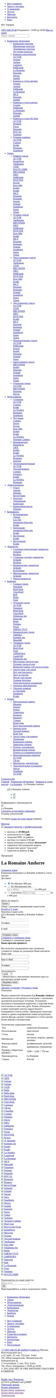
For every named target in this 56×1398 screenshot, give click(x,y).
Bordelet (17, 124)
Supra (16, 209)
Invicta (16, 182)
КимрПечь (18, 161)
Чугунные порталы (23, 51)
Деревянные (19, 501)
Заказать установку (11, 987)
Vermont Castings (21, 439)
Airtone (16, 490)
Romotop (17, 148)
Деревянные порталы (24, 49)
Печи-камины (14, 396)
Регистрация (13, 1345)
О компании (13, 9)
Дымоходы (12, 546)
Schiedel (17, 552)
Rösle (16, 597)
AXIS (16, 166)
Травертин (18, 712)
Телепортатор (8, 1395)
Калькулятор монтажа (12, 1392)
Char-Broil (18, 592)
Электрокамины (15, 485)
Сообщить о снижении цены (15, 937)
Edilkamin (18, 89)
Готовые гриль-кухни (24, 664)
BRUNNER (19, 172)
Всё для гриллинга (22, 672)
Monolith (17, 640)
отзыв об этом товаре (22, 819)
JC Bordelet (9, 1140)
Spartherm (18, 150)
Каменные (18, 503)
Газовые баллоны (22, 680)
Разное (10, 699)
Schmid (16, 204)
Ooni (15, 600)
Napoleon (17, 586)
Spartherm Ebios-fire (23, 522)
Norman (17, 624)
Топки (10, 153)
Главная (5, 781)
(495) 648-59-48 (9, 30)
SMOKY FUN (20, 629)
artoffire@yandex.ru (30, 1350)
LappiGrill (18, 656)
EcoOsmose (18, 570)
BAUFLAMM (20, 169)
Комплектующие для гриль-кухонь (31, 667)
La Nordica (18, 410)
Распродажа (13, 1339)
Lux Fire (17, 520)
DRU (15, 174)
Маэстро (8, 1233)
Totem (16, 212)
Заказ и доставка (15, 6)
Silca (6, 1197)
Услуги (10, 11)
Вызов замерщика (10, 1387)
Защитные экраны (22, 744)
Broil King (18, 589)
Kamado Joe (19, 637)
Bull (15, 594)
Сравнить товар (9, 870)
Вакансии (19, 1379)
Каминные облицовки (18, 41)
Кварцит (17, 717)
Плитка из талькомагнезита (27, 752)
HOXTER (18, 180)
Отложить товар (29, 987)
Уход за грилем (20, 675)
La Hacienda (19, 691)
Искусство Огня (12, 1227)
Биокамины (13, 511)
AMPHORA (19, 653)
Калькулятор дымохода (13, 1390)
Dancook (17, 618)
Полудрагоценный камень (26, 725)
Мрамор (17, 704)
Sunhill (16, 78)
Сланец (17, 720)
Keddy (16, 188)
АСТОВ (17, 57)
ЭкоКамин (18, 164)
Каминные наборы (22, 742)
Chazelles (8, 1111)
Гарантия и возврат (17, 1334)
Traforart (17, 134)
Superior (17, 461)
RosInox (17, 554)
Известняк (18, 723)
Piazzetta (17, 73)
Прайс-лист (7, 1379)
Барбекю (11, 581)
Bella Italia (9, 1093)
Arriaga (16, 62)
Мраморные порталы (24, 46)
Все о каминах (14, 3)
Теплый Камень (21, 469)
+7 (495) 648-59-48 (10, 1350)
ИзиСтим (18, 734)
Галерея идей (8, 779)
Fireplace (17, 474)
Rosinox (8, 1182)
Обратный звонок (10, 1384)
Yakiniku (17, 635)
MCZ (15, 94)
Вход (9, 19)
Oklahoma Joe (20, 616)
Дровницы (18, 739)
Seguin (16, 201)
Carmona (17, 65)
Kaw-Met (17, 185)
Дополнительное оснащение (27, 683)
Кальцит (17, 715)
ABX (15, 447)
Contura (17, 142)
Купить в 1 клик (9, 909)
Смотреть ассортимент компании (18, 811)
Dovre (16, 423)
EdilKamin (18, 67)
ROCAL (17, 132)
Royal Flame (19, 495)
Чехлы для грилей (22, 677)
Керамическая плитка (24, 750)
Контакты (12, 17)
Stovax (16, 75)
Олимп (16, 59)
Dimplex (17, 493)
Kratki (16, 145)
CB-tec (16, 760)
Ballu (6, 1090)
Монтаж (11, 14)
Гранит (16, 707)
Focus (16, 126)
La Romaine (19, 70)
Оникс (16, 709)
